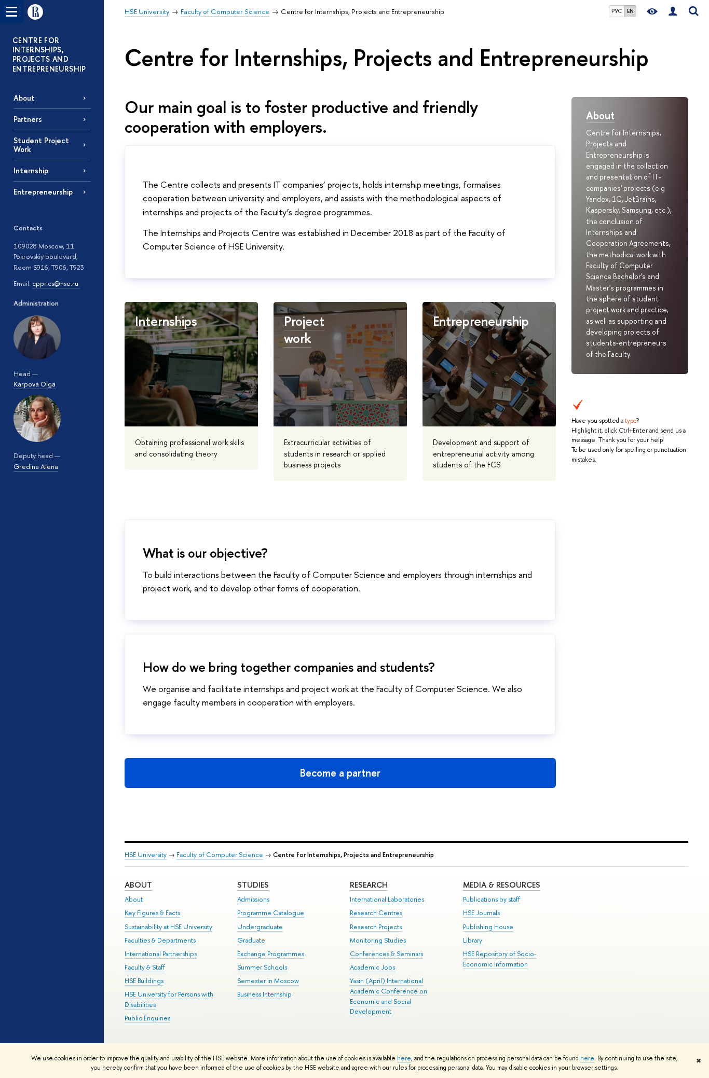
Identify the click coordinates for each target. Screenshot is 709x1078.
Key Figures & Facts (152, 912)
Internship (30, 170)
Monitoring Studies (378, 940)
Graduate (251, 940)
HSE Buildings (144, 980)
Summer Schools (262, 967)
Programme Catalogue (270, 912)
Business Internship (264, 994)
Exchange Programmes (270, 953)
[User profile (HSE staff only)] (672, 11)
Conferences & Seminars (386, 953)
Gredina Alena (35, 466)
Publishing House (488, 926)
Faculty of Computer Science (219, 854)
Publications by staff (491, 899)
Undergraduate (260, 926)
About (24, 98)
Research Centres (376, 912)
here (404, 1058)
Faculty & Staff (145, 967)
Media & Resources (501, 884)
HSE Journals (481, 912)
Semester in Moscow (268, 980)
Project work (304, 329)
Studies (253, 884)
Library (472, 940)
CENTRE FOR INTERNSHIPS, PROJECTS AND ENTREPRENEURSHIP (49, 54)
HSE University (146, 854)
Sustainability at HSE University (168, 926)
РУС (616, 11)
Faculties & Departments (160, 940)
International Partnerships (161, 953)
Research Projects (376, 926)
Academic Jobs (372, 967)
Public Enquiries (147, 1018)
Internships (166, 321)
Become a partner (340, 773)
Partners (27, 119)
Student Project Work (41, 144)
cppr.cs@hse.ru (56, 283)
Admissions (253, 899)
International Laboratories (387, 899)
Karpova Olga (34, 384)
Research (369, 884)
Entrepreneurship (43, 192)
